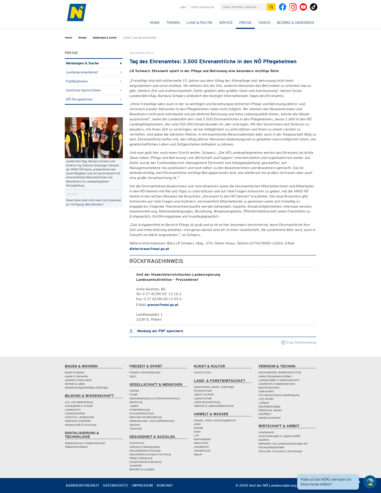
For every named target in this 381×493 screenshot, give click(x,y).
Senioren (134, 424)
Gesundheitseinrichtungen (145, 450)
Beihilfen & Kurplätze (141, 469)
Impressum (142, 485)
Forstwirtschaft (203, 390)
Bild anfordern (94, 204)
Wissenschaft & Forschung (80, 424)
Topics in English (202, 7)
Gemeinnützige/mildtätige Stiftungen (86, 387)
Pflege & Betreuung (140, 458)
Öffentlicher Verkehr (270, 410)
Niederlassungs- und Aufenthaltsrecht (151, 420)
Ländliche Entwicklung (207, 402)
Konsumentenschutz (141, 413)
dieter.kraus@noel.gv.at (149, 249)
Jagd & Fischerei (204, 394)
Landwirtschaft (203, 398)
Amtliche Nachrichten (83, 90)
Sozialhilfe (135, 465)
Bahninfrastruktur (269, 387)
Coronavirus (136, 443)
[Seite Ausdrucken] (312, 487)
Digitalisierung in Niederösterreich (85, 443)
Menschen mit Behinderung (145, 417)
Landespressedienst (82, 72)
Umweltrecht (201, 446)
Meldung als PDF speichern (159, 331)
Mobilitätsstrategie (269, 406)
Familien (134, 390)
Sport (132, 376)
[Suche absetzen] (271, 7)
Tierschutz (135, 428)
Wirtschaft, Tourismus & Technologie (280, 451)
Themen (173, 22)
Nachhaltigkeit (202, 439)
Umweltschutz (202, 450)
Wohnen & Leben (75, 383)
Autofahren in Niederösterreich (276, 383)
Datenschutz (115, 485)
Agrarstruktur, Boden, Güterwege (214, 387)
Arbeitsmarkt (266, 432)
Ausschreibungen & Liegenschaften (279, 436)
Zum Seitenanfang (301, 342)
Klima (197, 431)
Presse (245, 22)
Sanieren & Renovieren (78, 380)
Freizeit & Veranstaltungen (145, 372)
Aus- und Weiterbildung (79, 402)
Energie (198, 428)
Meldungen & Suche (104, 37)
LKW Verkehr (266, 398)
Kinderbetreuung (139, 409)
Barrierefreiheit (82, 485)
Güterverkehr (266, 391)
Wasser (198, 454)
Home (155, 22)
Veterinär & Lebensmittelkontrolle (213, 405)
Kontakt (165, 485)
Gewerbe (263, 439)
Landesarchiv (73, 409)
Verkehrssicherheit (269, 417)
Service (226, 22)
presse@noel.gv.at (163, 305)
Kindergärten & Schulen (79, 405)
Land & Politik (199, 22)
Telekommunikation (76, 446)
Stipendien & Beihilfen (78, 420)
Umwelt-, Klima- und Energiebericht (215, 420)
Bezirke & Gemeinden (295, 22)
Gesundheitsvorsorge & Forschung (150, 454)
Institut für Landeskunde (79, 417)
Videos (264, 22)
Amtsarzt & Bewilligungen (144, 446)
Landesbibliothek (75, 413)
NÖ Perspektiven (79, 99)
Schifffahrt (264, 414)
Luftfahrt (263, 402)
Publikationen (77, 81)
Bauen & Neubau (74, 372)
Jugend (133, 405)
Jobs (182, 7)
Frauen (133, 394)
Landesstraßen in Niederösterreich (278, 380)
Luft (196, 435)
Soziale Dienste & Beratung (145, 461)
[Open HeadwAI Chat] (370, 482)
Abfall (197, 424)
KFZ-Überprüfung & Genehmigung (278, 395)
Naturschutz (201, 443)
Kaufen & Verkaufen (76, 376)
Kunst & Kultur (202, 372)
